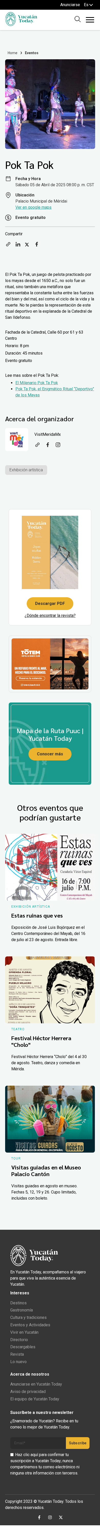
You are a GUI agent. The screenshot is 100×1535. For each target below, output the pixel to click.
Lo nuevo (18, 1361)
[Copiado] (8, 245)
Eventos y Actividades (30, 1324)
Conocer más (50, 754)
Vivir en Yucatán (24, 1332)
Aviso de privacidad (28, 1391)
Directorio (19, 1339)
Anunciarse (70, 4)
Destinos (18, 1302)
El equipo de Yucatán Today (34, 1399)
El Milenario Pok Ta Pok (36, 382)
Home (13, 53)
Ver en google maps (33, 207)
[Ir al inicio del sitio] (21, 24)
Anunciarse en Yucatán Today (36, 1384)
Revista (17, 1354)
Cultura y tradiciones (28, 1317)
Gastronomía (21, 1310)
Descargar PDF (50, 603)
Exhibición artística (26, 469)
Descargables (22, 1346)
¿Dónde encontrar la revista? (50, 615)
